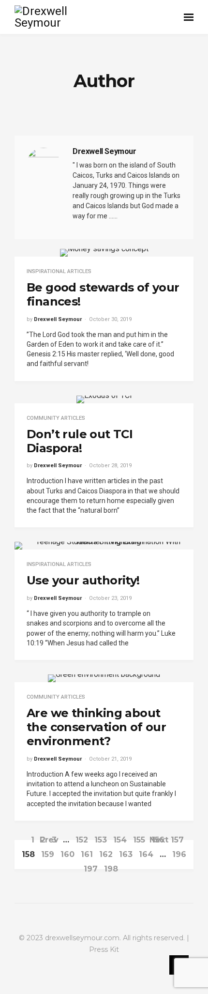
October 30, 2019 (110, 319)
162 (106, 854)
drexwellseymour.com (82, 937)
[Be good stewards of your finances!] (104, 253)
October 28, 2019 (110, 465)
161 (87, 854)
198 (111, 868)
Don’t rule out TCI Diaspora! (80, 441)
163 (126, 854)
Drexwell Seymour (58, 319)
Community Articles (56, 418)
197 (91, 868)
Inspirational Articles (59, 271)
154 (120, 839)
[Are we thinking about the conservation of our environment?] (104, 678)
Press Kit (104, 949)
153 (100, 839)
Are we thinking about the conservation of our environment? (96, 727)
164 (146, 854)
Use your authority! (83, 580)
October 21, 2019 (110, 759)
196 (179, 854)
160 (67, 854)
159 (47, 854)
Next (158, 839)
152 (81, 839)
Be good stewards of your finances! (103, 294)
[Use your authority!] (104, 546)
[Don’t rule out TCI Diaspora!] (104, 399)
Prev (49, 839)
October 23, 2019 (110, 598)
